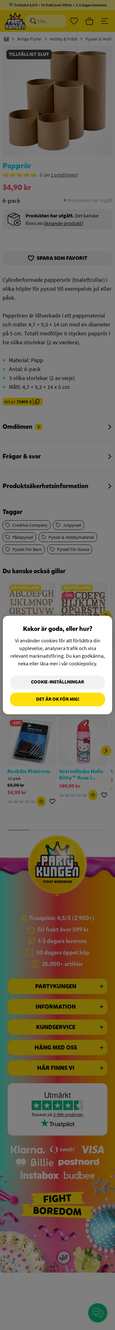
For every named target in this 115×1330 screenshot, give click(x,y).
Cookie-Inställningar (57, 682)
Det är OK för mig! (57, 699)
